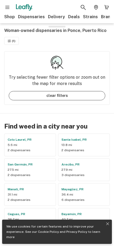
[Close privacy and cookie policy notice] (108, 224)
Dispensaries (31, 16)
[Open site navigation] (7, 7)
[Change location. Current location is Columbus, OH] (96, 7)
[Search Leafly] (83, 7)
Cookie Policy (48, 232)
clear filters (57, 95)
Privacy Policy (76, 232)
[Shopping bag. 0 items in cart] (106, 7)
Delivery (56, 16)
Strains (90, 16)
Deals (74, 16)
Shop (9, 16)
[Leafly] (24, 7)
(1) (13, 41)
